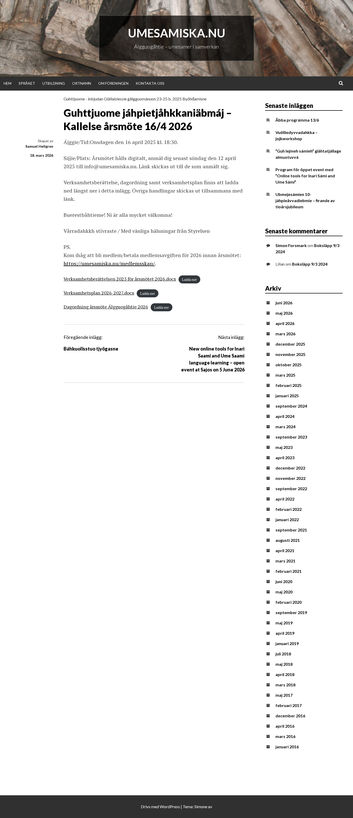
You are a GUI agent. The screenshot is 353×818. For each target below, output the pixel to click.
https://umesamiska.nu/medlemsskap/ (109, 263)
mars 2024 (285, 426)
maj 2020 (284, 591)
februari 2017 (288, 705)
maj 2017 (284, 695)
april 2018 (284, 674)
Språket (27, 83)
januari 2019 (287, 643)
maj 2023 (284, 447)
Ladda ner (189, 279)
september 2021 (291, 529)
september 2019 (291, 612)
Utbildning (53, 83)
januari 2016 (287, 746)
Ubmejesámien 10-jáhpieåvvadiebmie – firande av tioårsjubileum (305, 200)
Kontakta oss (150, 83)
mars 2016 (285, 736)
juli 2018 (283, 653)
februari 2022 (288, 509)
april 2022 (284, 498)
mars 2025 (285, 374)
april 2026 (284, 323)
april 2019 (284, 633)
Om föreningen (113, 83)
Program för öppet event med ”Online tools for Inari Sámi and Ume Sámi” (305, 175)
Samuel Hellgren (39, 146)
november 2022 (290, 478)
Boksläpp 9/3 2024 (309, 263)
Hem (7, 83)
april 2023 (284, 457)
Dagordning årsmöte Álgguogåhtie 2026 (106, 307)
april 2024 (284, 416)
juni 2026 (283, 302)
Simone (200, 806)
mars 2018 (285, 684)
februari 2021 (288, 571)
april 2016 (284, 726)
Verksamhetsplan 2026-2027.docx (99, 293)
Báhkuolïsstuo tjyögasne (91, 349)
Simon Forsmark (291, 245)
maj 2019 (284, 622)
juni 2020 (283, 581)
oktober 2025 (288, 364)
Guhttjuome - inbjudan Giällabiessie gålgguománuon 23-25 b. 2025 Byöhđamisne (135, 98)
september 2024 (291, 405)
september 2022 (291, 488)
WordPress (170, 806)
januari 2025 (287, 395)
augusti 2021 (287, 540)
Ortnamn (81, 83)
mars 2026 (285, 333)
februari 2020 (288, 602)
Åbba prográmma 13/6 (297, 119)
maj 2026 (284, 313)
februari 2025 (288, 385)
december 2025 (290, 344)
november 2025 (290, 354)
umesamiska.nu (176, 33)
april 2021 (284, 550)
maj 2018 (284, 664)
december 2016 (290, 715)
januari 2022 (287, 519)
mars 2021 (285, 560)
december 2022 (290, 467)
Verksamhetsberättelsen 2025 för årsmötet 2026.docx (120, 279)
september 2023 (291, 436)
